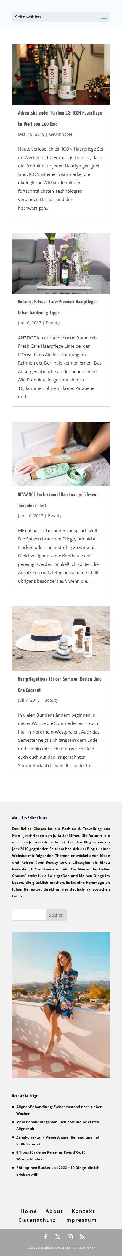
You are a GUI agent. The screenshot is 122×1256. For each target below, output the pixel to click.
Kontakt (83, 1211)
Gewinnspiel (61, 134)
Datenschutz (37, 1219)
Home (28, 1211)
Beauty (53, 323)
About (54, 1211)
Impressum (80, 1219)
